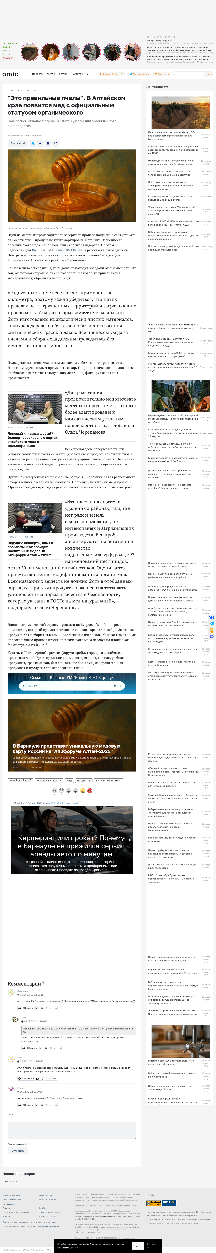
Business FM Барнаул (63, 803)
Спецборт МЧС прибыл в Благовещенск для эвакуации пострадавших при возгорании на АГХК (173, 150)
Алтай (29, 427)
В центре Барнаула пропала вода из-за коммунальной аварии (171, 1062)
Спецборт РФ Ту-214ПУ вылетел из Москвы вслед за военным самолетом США (173, 223)
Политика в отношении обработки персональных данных (31, 1226)
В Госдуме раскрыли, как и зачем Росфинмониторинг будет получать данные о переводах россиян (173, 235)
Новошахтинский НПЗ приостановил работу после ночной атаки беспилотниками (170, 827)
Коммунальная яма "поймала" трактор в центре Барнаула (171, 663)
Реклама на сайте (47, 1199)
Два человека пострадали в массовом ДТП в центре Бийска (173, 866)
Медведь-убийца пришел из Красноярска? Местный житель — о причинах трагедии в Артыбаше (173, 418)
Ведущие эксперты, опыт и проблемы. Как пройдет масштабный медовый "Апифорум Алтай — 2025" (30, 549)
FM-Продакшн (45, 1195)
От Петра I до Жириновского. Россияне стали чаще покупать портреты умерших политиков (172, 676)
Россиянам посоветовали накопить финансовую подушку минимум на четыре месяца (173, 757)
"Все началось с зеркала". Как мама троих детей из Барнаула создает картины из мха (173, 328)
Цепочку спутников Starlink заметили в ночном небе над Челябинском (171, 624)
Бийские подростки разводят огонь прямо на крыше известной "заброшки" (173, 459)
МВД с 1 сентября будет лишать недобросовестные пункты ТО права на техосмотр (171, 878)
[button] (129, 808)
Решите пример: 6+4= (21, 1144)
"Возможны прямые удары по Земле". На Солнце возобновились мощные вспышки (172, 1012)
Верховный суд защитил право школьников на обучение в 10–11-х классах (173, 971)
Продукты (84, 780)
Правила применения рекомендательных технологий (29, 1222)
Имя (11, 1114)
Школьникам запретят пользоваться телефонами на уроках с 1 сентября (169, 173)
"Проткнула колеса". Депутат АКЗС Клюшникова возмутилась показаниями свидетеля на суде (171, 342)
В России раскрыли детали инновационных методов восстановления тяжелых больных (172, 1102)
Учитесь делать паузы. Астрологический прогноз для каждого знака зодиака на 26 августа (172, 367)
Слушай (64, 74)
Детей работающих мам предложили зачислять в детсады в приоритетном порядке (170, 474)
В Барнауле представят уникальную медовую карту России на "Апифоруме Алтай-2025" (66, 748)
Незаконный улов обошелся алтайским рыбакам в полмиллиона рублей (171, 575)
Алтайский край (20, 780)
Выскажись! (18, 143)
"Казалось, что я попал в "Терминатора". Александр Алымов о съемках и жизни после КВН (171, 210)
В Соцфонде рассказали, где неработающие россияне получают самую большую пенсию (173, 985)
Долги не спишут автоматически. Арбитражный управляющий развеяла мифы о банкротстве (170, 185)
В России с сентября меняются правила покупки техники (171, 1075)
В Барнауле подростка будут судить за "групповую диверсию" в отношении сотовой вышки (171, 812)
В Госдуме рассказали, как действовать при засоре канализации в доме (171, 958)
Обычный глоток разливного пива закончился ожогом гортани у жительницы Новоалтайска (173, 771)
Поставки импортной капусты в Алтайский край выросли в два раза (173, 248)
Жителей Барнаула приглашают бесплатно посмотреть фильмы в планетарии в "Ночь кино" (173, 798)
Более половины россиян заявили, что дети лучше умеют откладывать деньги (171, 599)
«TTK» (48, 1250)
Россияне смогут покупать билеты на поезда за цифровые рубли (170, 198)
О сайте (42, 1208)
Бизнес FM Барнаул (108, 780)
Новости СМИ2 (10, 1181)
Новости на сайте (11, 1195)
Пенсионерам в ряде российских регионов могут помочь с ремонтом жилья (173, 588)
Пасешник (22, 991)
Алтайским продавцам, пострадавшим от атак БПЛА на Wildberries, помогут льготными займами (172, 611)
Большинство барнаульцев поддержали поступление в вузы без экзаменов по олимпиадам (171, 638)
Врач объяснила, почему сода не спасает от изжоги (172, 839)
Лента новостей (158, 87)
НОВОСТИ (14, 90)
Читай (51, 74)
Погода (6, 1208)
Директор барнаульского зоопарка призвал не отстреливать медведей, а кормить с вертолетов (170, 853)
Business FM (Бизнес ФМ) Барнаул (59, 250)
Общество (32, 90)
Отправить (18, 1150)
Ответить (51, 1008)
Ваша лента (163, 74)
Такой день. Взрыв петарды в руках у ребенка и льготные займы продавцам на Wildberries (172, 447)
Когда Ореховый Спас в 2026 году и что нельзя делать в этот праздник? (171, 354)
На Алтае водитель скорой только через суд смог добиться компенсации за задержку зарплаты (171, 999)
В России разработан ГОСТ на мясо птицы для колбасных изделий (173, 784)
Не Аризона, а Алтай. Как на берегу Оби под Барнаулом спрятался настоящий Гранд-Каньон (171, 135)
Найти (209, 74)
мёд (69, 780)
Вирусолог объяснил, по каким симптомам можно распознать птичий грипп (173, 564)
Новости (37, 74)
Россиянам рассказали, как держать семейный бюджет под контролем (169, 486)
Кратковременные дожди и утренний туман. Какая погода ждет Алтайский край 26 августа (173, 433)
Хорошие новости (49, 780)
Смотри (78, 74)
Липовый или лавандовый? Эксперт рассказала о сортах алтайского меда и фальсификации (33, 439)
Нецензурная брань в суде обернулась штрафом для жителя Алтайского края (171, 162)
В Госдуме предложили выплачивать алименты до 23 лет (169, 1087)
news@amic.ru (109, 1216)
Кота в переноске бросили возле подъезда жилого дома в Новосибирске (173, 651)
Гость (24, 1017)
